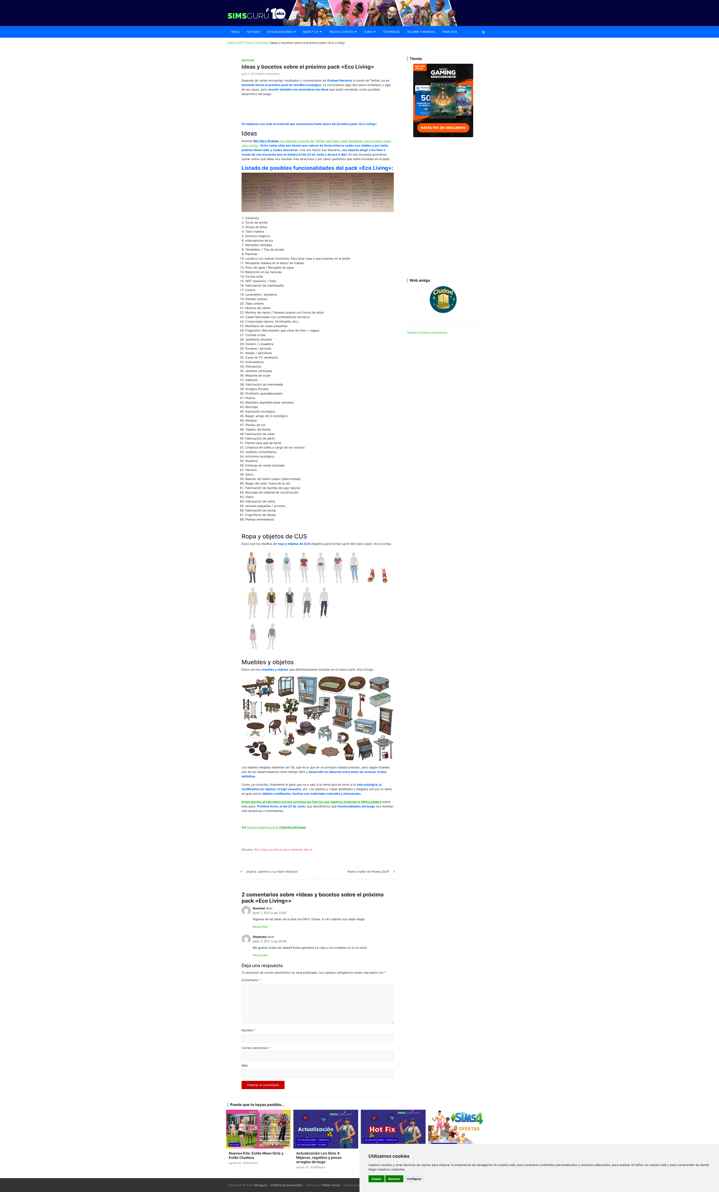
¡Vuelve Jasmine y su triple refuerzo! (272, 871)
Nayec (254, 1162)
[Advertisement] (310, 108)
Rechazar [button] (394, 1178)
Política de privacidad (286, 1185)
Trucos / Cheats (341, 31)
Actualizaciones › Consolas (313, 1140)
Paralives (449, 31)
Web (245, 1065)
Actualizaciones (279, 31)
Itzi (259, 73)
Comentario (251, 980)
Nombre (248, 1030)
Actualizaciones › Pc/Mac (311, 1144)
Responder (260, 926)
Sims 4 (308, 849)
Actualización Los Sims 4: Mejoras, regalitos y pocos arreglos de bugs (319, 1157)
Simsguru (260, 1185)
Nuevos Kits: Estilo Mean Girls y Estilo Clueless (256, 1155)
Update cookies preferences (427, 332)
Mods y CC (310, 31)
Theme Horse (330, 1185)
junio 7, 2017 (249, 73)
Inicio (235, 31)
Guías (368, 31)
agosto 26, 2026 (239, 1162)
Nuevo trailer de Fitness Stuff (368, 871)
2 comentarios (270, 73)
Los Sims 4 (275, 849)
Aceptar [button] (376, 1178)
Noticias (253, 31)
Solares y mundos (421, 31)
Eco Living (260, 849)
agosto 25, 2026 (306, 1167)
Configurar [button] (414, 1178)
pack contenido (292, 849)
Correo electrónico (256, 1048)
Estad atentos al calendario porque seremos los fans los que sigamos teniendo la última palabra (311, 802)
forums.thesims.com (261, 827)
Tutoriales (391, 31)
